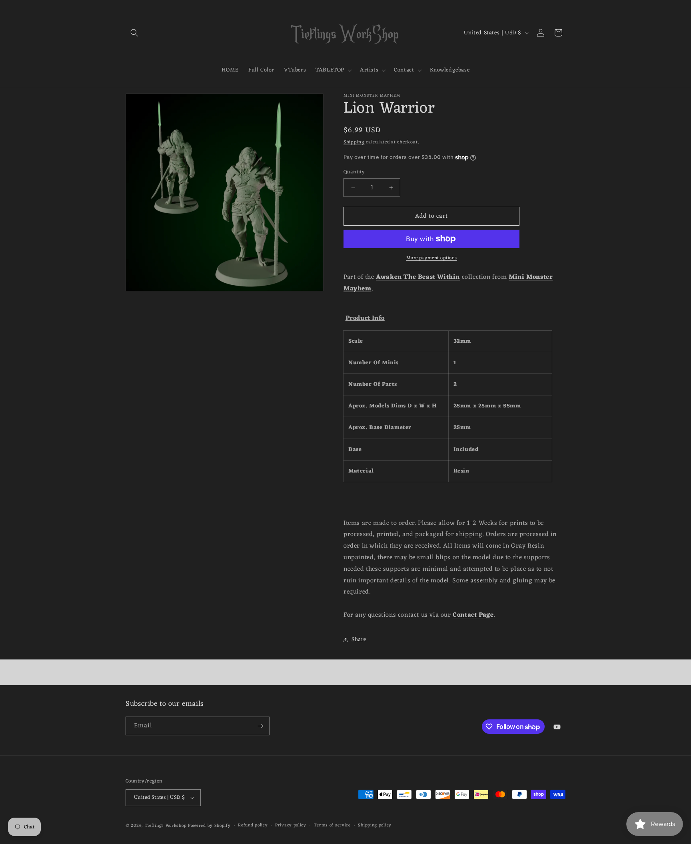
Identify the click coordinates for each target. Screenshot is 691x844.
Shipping (354, 142)
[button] (134, 33)
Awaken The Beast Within (418, 277)
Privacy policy (290, 825)
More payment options (431, 258)
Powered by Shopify (209, 826)
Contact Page (473, 615)
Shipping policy (374, 825)
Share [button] (358, 640)
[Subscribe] (260, 726)
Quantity (354, 172)
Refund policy (253, 825)
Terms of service (332, 825)
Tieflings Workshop (166, 826)
